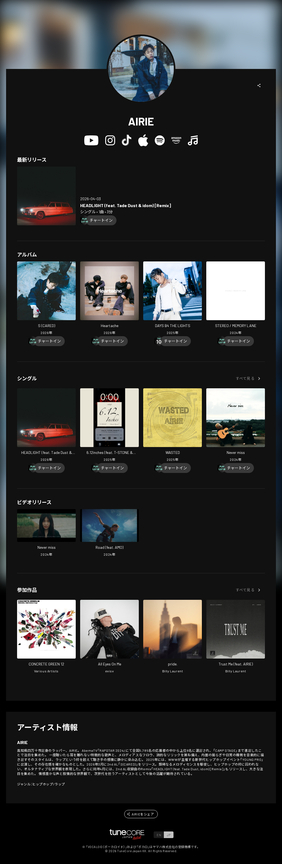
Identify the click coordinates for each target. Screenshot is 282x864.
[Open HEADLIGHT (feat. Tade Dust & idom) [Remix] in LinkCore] (46, 196)
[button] (259, 85)
